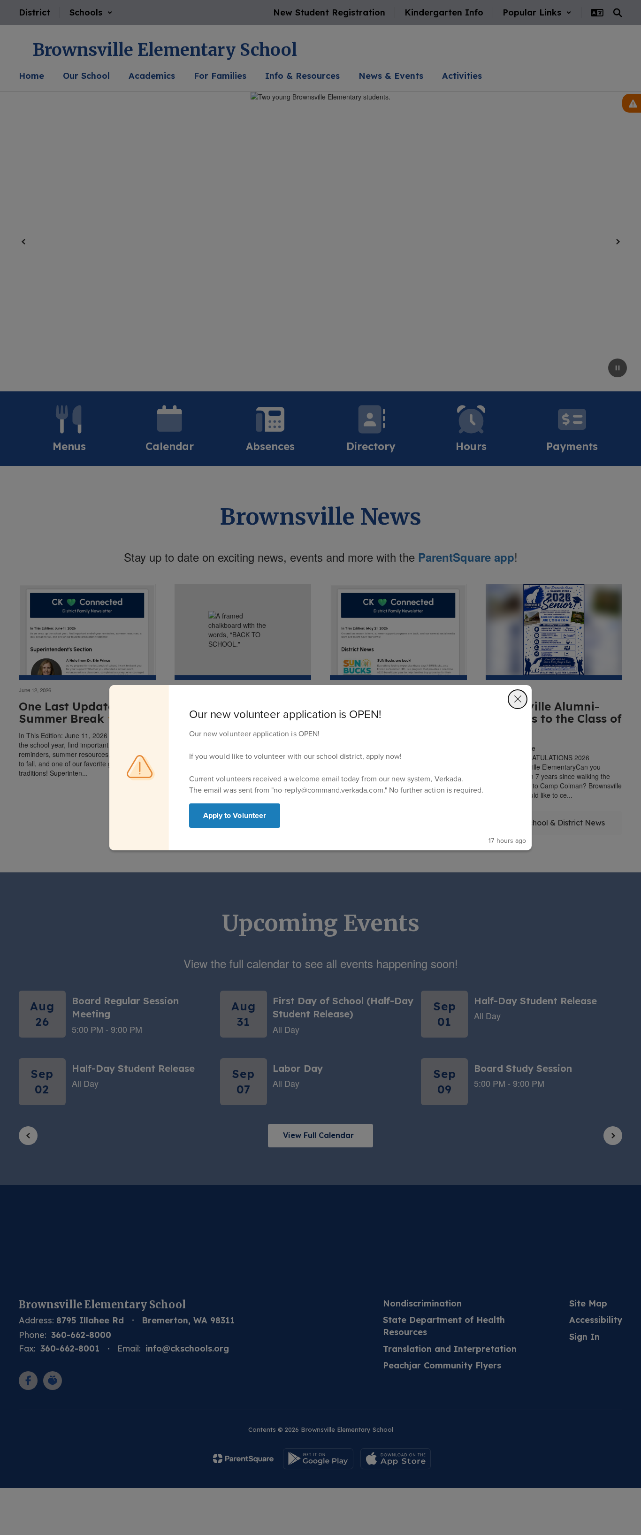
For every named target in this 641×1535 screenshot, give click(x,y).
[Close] (517, 699)
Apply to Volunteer (234, 815)
